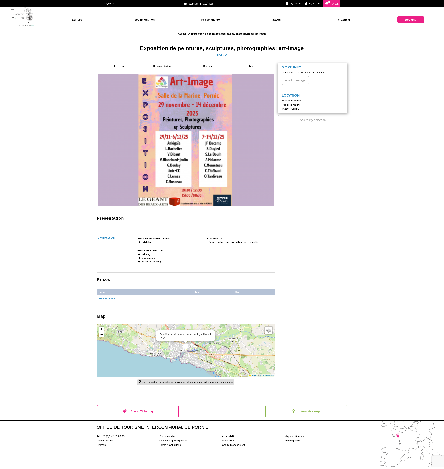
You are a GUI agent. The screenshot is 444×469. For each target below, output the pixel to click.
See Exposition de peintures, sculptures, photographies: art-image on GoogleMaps (187, 382)
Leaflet (254, 375)
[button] (331, 3)
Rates (207, 66)
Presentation (163, 66)
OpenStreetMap (267, 375)
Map (252, 66)
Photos (119, 66)
